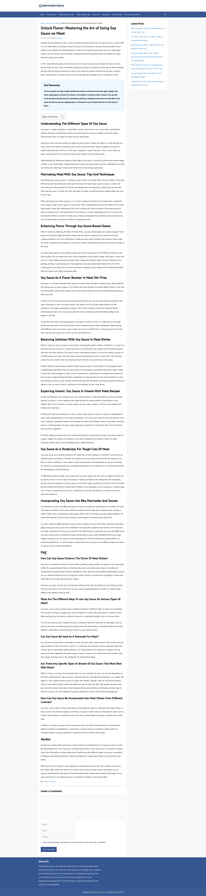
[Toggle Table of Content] (61, 116)
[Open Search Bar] (165, 14)
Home (42, 14)
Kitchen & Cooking (52, 23)
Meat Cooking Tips (83, 14)
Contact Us (106, 14)
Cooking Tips (51, 14)
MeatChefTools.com (101, 892)
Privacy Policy (117, 14)
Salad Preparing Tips (66, 14)
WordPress (120, 892)
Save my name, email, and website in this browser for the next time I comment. (74, 842)
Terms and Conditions (132, 14)
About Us (96, 14)
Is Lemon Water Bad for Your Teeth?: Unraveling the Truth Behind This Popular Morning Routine (147, 57)
